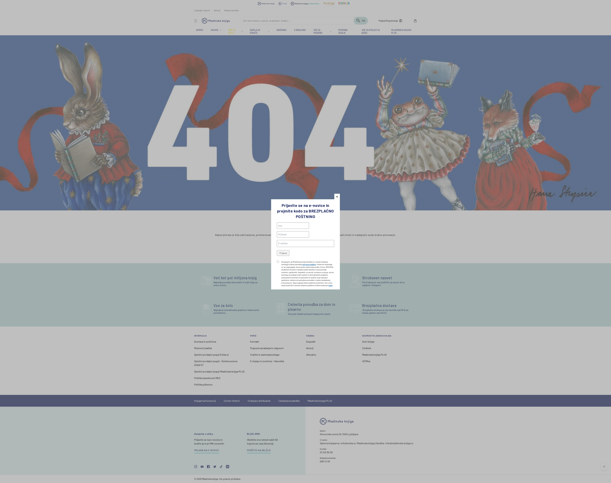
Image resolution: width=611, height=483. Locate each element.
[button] (337, 196)
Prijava (283, 252)
